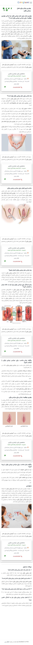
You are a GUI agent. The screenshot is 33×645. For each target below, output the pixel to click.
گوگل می (7, 642)
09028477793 (16, 87)
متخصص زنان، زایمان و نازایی (16, 74)
